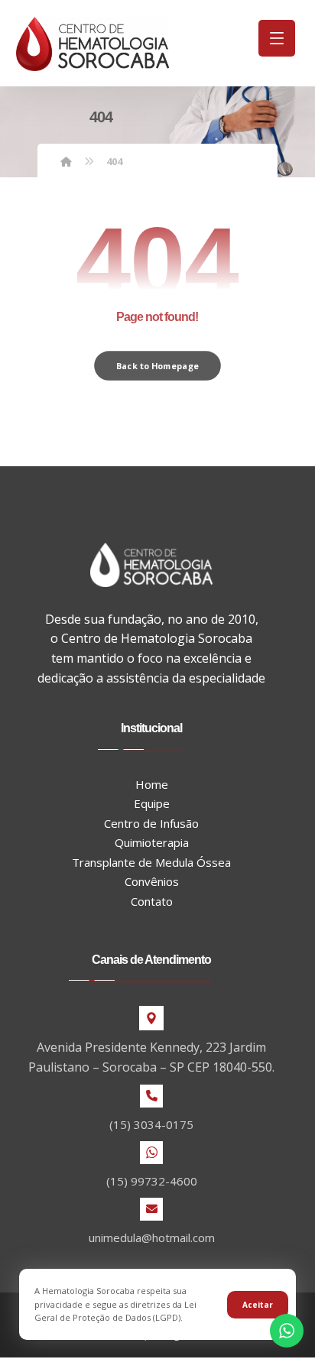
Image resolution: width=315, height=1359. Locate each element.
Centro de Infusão (151, 823)
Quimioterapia (152, 842)
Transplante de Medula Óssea (151, 862)
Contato (152, 901)
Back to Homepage (157, 365)
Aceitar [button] (257, 1304)
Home (151, 784)
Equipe (152, 803)
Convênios (152, 881)
